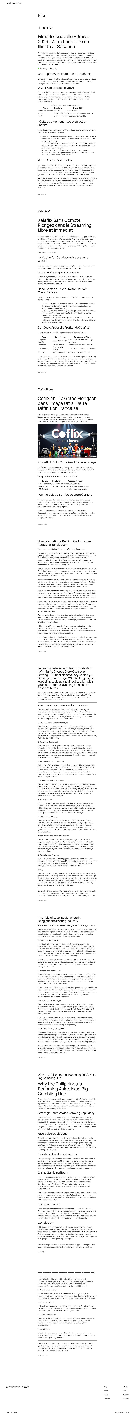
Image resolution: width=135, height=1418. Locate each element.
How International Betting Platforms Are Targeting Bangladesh (64, 543)
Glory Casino (42, 726)
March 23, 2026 (42, 194)
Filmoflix (54, 165)
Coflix (78, 470)
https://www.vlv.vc (81, 361)
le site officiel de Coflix (83, 515)
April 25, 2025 (42, 651)
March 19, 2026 (42, 524)
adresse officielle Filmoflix (68, 57)
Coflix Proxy (46, 389)
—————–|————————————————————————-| (66, 1270)
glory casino (48, 595)
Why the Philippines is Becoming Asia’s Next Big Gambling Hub (67, 1076)
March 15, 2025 (42, 900)
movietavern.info (14, 3)
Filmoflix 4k (45, 27)
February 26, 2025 (43, 1355)
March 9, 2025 (42, 1252)
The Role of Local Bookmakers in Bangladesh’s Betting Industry (59, 919)
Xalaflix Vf (44, 211)
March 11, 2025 (42, 1057)
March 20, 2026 (42, 372)
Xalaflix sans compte (56, 366)
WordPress (126, 1412)
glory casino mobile (71, 562)
